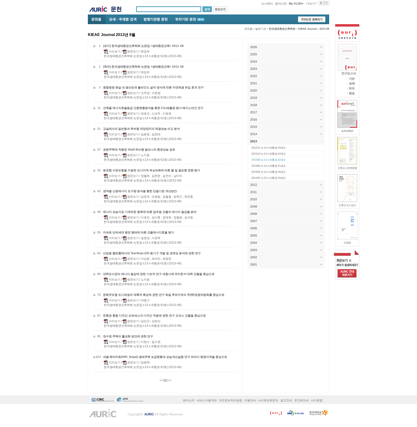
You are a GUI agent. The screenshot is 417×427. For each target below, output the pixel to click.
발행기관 (260, 28)
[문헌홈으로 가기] (118, 10)
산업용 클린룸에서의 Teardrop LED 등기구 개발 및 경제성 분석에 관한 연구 (152, 253)
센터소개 (188, 400)
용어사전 (281, 3)
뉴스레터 (267, 3)
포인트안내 (301, 400)
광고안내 (286, 400)
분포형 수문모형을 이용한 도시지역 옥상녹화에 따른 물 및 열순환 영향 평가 (151, 170)
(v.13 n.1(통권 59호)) (268, 177)
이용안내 (250, 400)
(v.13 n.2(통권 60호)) (268, 171)
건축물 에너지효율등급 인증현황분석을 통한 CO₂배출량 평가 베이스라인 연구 (153, 108)
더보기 (310, 3)
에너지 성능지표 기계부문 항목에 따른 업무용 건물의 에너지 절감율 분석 (149, 212)
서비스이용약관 (206, 400)
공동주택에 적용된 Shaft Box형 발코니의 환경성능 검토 (139, 149)
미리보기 (114, 51)
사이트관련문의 (268, 400)
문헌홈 (248, 28)
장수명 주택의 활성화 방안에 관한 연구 (128, 336)
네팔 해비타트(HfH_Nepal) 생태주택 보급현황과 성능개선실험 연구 (165, 357)
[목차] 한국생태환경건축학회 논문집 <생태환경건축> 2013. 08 (143, 66)
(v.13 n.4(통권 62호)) (268, 159)
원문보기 (132, 51)
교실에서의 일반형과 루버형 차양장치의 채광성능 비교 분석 (141, 128)
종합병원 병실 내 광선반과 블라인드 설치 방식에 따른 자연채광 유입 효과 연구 (153, 87)
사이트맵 (316, 400)
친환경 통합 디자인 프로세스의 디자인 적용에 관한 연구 (154, 315)
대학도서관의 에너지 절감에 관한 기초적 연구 (159, 274)
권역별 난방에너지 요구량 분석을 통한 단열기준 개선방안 (140, 191)
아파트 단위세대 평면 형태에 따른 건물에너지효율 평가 (138, 232)
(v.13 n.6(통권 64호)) (268, 147)
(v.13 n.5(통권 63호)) (268, 153)
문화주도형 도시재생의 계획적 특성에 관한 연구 (163, 295)
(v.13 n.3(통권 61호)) (268, 165)
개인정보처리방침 (230, 400)
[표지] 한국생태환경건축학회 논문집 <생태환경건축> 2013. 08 (143, 46)
